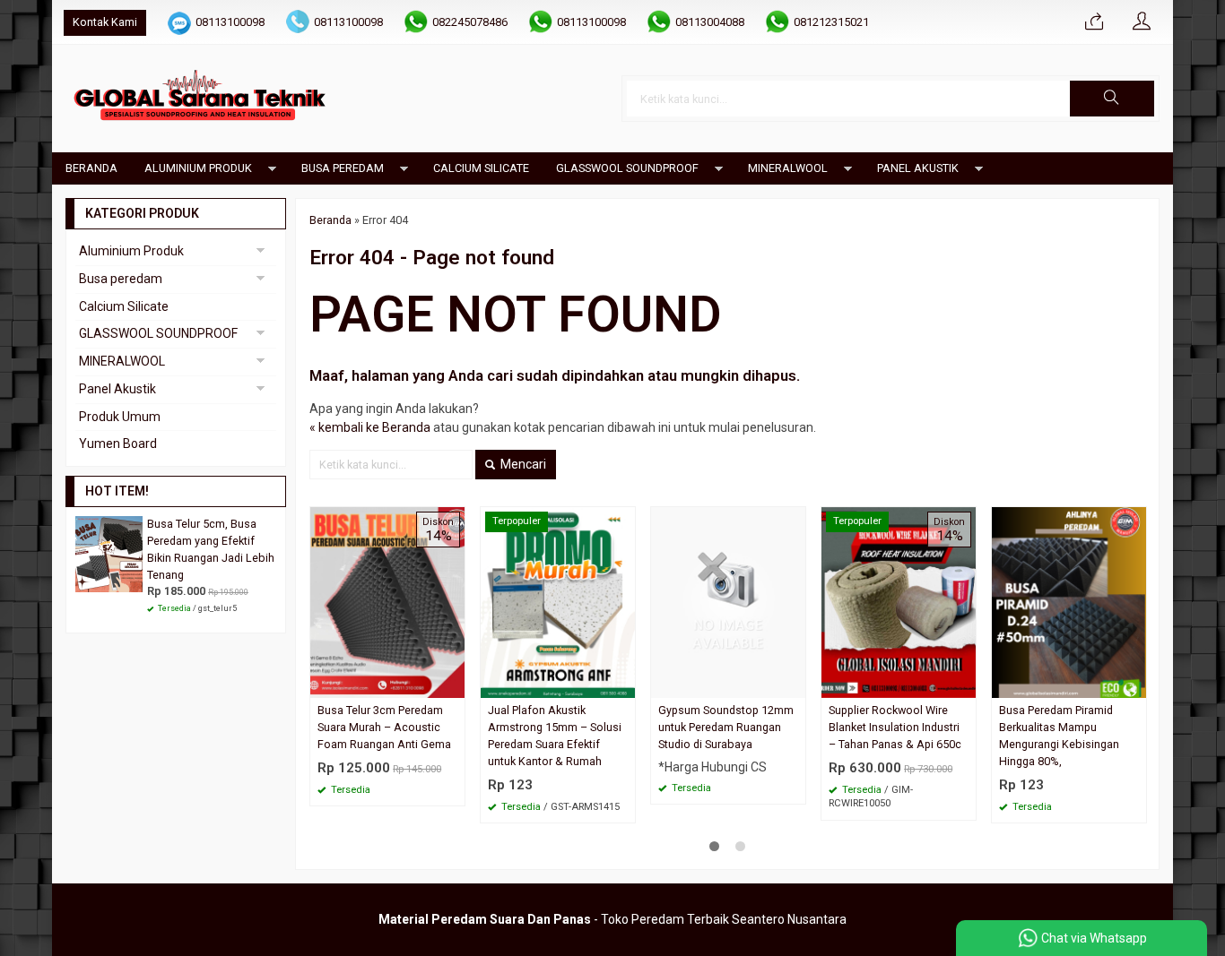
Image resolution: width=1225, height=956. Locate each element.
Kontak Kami (105, 22)
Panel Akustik (918, 168)
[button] (1112, 98)
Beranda (91, 168)
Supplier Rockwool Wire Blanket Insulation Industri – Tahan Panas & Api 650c (895, 727)
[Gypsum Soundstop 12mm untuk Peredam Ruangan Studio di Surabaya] (728, 601)
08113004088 (709, 22)
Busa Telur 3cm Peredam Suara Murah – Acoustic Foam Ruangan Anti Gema (384, 727)
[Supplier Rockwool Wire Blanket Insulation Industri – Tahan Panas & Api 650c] (898, 601)
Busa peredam (342, 168)
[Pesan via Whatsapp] (1094, 22)
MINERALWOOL (788, 168)
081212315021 (831, 22)
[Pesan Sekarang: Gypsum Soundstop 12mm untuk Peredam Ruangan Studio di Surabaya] (795, 684)
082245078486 (470, 22)
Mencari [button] (522, 464)
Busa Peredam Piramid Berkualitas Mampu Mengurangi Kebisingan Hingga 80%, (1059, 735)
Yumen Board (118, 443)
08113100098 (230, 22)
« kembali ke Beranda (369, 427)
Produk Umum (120, 416)
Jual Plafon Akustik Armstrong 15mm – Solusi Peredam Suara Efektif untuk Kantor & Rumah (554, 735)
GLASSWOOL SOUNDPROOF (627, 168)
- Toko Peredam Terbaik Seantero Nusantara (612, 919)
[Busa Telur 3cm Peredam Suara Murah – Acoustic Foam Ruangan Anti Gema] (387, 601)
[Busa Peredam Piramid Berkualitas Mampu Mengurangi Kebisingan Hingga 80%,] (1069, 601)
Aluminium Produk (198, 168)
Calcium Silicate (481, 168)
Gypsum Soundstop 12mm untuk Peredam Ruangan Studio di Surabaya (726, 727)
